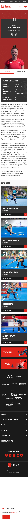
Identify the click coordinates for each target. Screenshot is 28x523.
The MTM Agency (16, 475)
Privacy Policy (8, 469)
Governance (6, 436)
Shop (4, 1)
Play (3, 425)
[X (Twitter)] (12, 34)
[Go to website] (9, 377)
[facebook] (14, 455)
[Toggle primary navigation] (25, 6)
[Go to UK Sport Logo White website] (9, 404)
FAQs (24, 1)
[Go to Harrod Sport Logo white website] (14, 394)
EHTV (18, 1)
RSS (22, 469)
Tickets (11, 1)
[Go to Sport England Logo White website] (18, 404)
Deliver (4, 430)
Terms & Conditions (16, 469)
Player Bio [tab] (7, 71)
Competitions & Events (10, 420)
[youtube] (17, 455)
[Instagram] (15, 34)
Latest (3, 414)
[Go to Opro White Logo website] (18, 398)
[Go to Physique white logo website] (22, 394)
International (7, 441)
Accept (6, 517)
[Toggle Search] (20, 6)
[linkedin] (21, 455)
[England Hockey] (6, 6)
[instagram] (6, 455)
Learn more (14, 512)
